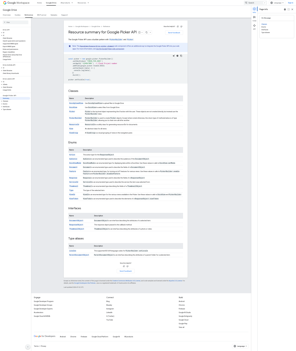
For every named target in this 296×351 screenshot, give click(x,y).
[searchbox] (15, 22)
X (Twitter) (110, 316)
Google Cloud (183, 320)
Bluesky (109, 305)
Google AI (116, 337)
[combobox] (255, 3)
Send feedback (174, 33)
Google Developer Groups (43, 305)
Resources (82, 3)
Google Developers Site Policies (85, 283)
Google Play (183, 323)
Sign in (290, 3)
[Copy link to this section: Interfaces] (83, 208)
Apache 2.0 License (175, 281)
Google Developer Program (44, 301)
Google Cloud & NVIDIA (42, 316)
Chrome (182, 305)
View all (181, 327)
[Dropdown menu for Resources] (89, 3)
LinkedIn (109, 312)
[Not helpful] (181, 26)
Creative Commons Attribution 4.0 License (126, 281)
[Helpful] (178, 26)
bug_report (285, 9)
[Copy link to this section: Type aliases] (86, 238)
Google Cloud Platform (100, 337)
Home (39, 3)
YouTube (109, 320)
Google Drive (51, 3)
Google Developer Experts (43, 309)
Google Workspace (81, 26)
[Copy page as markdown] (147, 32)
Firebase (182, 309)
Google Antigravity (185, 316)
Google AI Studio (185, 312)
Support (64, 15)
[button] (15, 32)
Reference (29, 15)
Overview (7, 15)
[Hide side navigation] (28, 347)
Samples (54, 15)
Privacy (43, 346)
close (292, 9)
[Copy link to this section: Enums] (79, 142)
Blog (108, 301)
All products (65, 3)
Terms (36, 346)
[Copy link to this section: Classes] (80, 91)
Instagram (110, 309)
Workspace (22, 2)
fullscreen (288, 9)
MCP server (41, 15)
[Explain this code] (174, 56)
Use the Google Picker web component (110, 49)
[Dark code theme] (177, 56)
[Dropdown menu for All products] (73, 3)
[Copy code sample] (181, 56)
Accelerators (38, 312)
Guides (17, 15)
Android (182, 301)
